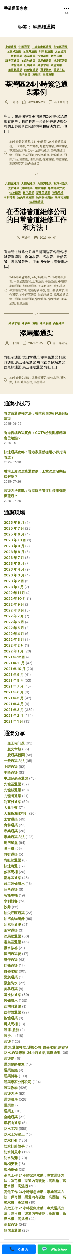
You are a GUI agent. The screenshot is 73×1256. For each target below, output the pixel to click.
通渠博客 (46, 69)
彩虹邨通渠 (12, 860)
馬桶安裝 (11, 1164)
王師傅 (14, 102)
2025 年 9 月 (14, 522)
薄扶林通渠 (15, 69)
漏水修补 (11, 948)
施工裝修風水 (55, 290)
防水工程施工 (14, 1134)
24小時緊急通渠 (19, 141)
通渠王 (36, 74)
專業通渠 (29, 56)
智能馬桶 (57, 192)
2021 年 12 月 (14, 657)
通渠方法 (59, 69)
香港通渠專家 (15, 8)
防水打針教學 (14, 1146)
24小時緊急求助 (19, 378)
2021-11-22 (35, 343)
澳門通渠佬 (12, 954)
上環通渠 (11, 46)
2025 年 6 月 (14, 534)
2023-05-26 (36, 102)
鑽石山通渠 (12, 1123)
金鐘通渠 (48, 74)
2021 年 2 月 (13, 715)
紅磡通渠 (29, 65)
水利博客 (9, 197)
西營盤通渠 (31, 69)
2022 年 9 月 (14, 604)
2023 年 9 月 (14, 546)
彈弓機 (9, 848)
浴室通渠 (11, 930)
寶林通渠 (16, 56)
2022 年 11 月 (14, 593)
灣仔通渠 (16, 65)
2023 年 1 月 (14, 587)
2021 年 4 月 (14, 704)
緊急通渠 (56, 65)
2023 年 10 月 (15, 540)
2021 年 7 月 (13, 686)
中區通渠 (24, 46)
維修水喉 (43, 65)
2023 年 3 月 (14, 575)
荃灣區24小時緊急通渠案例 (36, 88)
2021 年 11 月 (14, 663)
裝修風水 (11, 1000)
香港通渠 (48, 159)
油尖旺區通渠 (25, 197)
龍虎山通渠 (32, 164)
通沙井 (26, 323)
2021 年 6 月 (14, 692)
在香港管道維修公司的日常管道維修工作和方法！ (36, 219)
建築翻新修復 (36, 290)
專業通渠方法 (17, 150)
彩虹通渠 (11, 854)
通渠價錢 (11, 1070)
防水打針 (11, 1140)
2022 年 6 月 (14, 622)
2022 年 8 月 (14, 610)
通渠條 (9, 1105)
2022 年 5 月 (14, 628)
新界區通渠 (12, 60)
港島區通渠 (61, 60)
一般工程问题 (14, 743)
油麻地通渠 (28, 60)
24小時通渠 (39, 141)
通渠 (35, 323)
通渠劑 (23, 159)
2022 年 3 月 (14, 639)
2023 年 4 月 (14, 569)
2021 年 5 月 (14, 698)
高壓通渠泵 (16, 164)
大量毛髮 (11, 807)
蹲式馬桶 (11, 1024)
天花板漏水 (45, 286)
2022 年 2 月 (14, 645)
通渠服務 (24, 74)
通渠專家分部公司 (18, 1082)
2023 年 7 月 (14, 558)
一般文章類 (12, 749)
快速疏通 (43, 56)
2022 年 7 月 (14, 616)
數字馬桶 (56, 56)
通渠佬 (9, 1058)
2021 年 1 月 (13, 721)
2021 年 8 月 (14, 680)
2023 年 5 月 (14, 563)
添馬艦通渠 (45, 60)
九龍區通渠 (61, 46)
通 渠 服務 (11, 1030)
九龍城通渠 (14, 51)
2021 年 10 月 (15, 669)
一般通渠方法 (14, 761)
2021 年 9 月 (14, 675)
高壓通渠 (61, 159)
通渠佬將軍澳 (14, 1064)
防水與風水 (12, 1152)
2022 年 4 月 (14, 634)
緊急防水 (54, 299)
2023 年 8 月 (14, 552)
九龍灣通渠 (30, 51)
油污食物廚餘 (44, 197)
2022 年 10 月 (15, 599)
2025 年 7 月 (14, 528)
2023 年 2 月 (14, 581)
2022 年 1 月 (13, 651)
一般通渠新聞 (22, 281)
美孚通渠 (28, 155)
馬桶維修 (11, 1169)
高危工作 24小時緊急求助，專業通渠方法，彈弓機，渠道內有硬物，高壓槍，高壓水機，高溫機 (35, 1180)
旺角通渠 (11, 889)
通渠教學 (11, 1088)
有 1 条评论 (61, 102)
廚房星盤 (11, 843)
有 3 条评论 (60, 343)
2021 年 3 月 (14, 710)
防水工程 (11, 1129)
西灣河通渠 (12, 1006)
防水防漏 (11, 1158)
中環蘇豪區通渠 (42, 46)
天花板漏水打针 (16, 813)
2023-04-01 (48, 237)
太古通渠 (60, 51)
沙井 (31, 150)
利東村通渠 (46, 51)
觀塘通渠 (56, 155)
